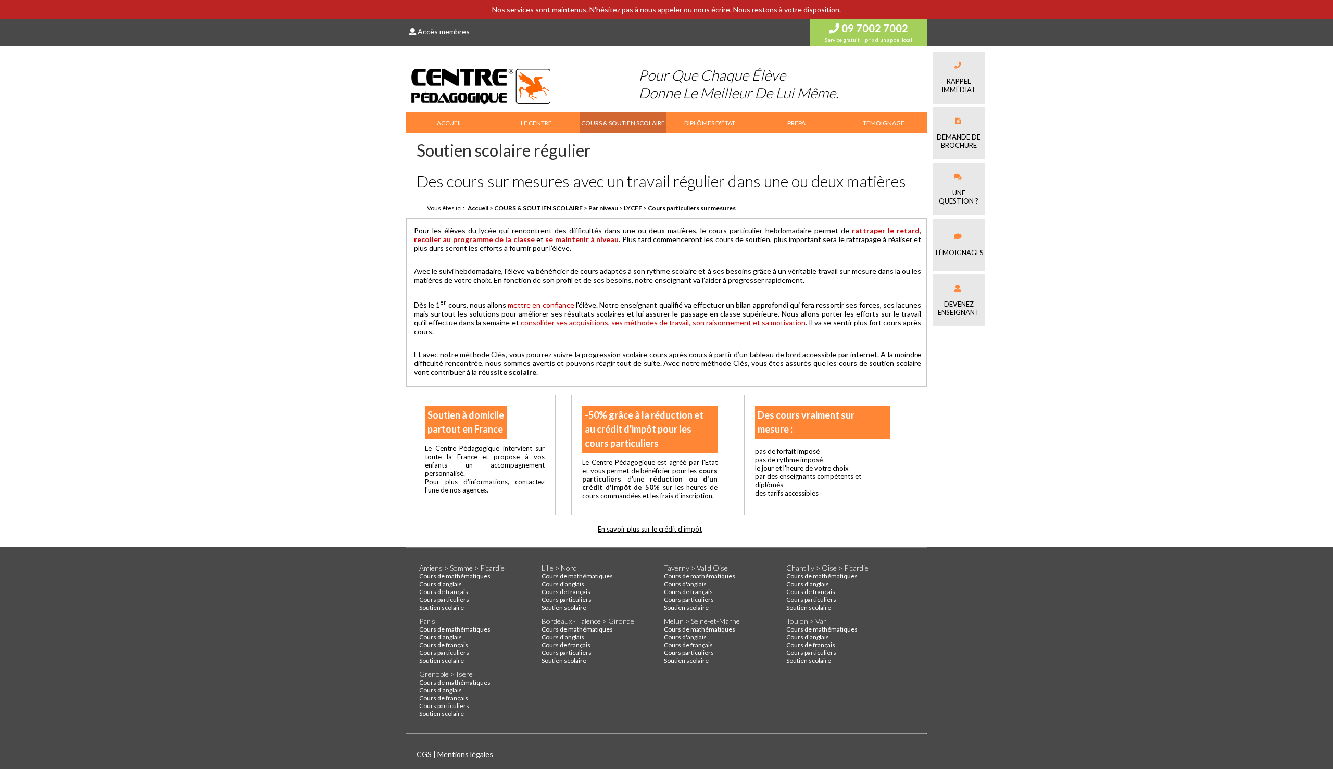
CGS (425, 754)
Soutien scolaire (441, 607)
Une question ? (958, 196)
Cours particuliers (444, 599)
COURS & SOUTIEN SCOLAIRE (623, 123)
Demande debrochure (958, 141)
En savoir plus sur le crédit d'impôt (650, 529)
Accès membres (443, 31)
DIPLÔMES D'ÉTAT (709, 123)
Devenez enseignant (958, 308)
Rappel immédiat (958, 85)
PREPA (796, 123)
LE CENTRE (536, 123)
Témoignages (959, 252)
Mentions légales (465, 754)
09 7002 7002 (873, 28)
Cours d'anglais (440, 584)
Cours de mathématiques (455, 576)
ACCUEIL (449, 123)
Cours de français (443, 592)
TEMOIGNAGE (883, 123)
